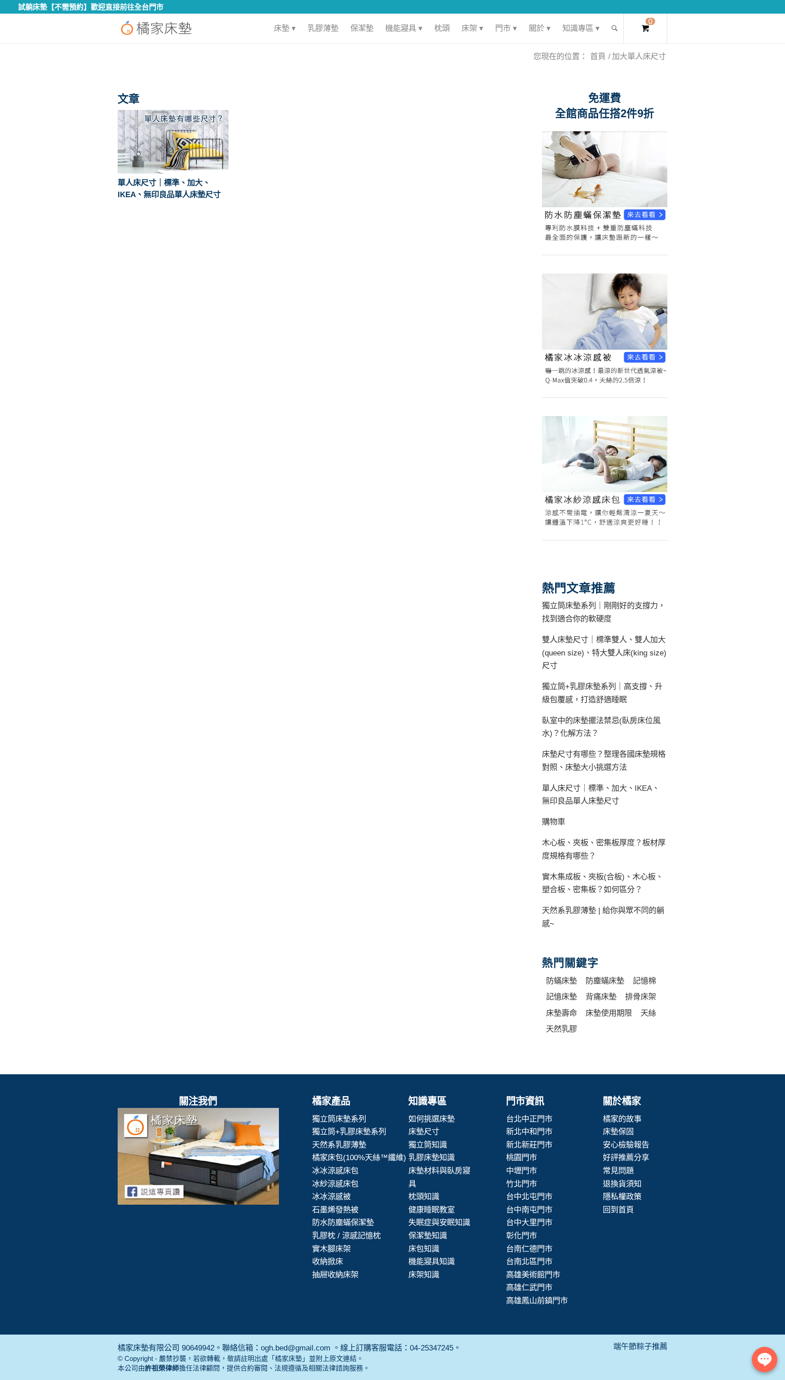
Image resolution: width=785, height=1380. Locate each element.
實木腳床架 (331, 1249)
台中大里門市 (529, 1222)
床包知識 (423, 1249)
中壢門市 (521, 1171)
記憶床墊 (561, 997)
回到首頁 (618, 1210)
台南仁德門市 (529, 1249)
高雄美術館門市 (533, 1275)
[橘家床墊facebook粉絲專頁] (198, 1158)
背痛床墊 (601, 997)
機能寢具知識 (431, 1261)
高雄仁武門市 (529, 1287)
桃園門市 (521, 1157)
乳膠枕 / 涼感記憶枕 (346, 1235)
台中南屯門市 (529, 1210)
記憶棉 (644, 981)
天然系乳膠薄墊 (339, 1145)
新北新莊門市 (529, 1145)
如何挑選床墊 (431, 1119)
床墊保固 (618, 1131)
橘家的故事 (622, 1119)
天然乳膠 (561, 1029)
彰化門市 (521, 1235)
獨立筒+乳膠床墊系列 (349, 1131)
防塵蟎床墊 (605, 981)
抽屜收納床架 (335, 1275)
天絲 (648, 1013)
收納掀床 (327, 1261)
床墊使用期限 (609, 1013)
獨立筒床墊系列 (339, 1119)
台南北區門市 (529, 1261)
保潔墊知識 (427, 1235)
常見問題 (618, 1171)
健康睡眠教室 (431, 1210)
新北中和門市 (529, 1131)
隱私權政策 (622, 1196)
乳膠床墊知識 (431, 1157)
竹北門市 (521, 1184)
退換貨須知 (622, 1184)
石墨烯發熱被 (335, 1210)
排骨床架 (640, 997)
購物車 (553, 822)
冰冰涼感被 (331, 1196)
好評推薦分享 (626, 1157)
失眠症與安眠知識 (439, 1222)
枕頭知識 (423, 1196)
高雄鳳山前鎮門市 (537, 1300)
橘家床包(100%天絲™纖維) (359, 1157)
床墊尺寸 (423, 1131)
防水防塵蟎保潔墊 (343, 1222)
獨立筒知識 (427, 1145)
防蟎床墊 (561, 981)
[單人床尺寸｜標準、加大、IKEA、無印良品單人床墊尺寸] (173, 142)
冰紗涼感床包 (335, 1184)
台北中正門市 (529, 1119)
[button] (173, 142)
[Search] (614, 28)
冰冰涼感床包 (335, 1171)
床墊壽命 (561, 1013)
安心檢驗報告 (626, 1145)
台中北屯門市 (529, 1196)
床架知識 (423, 1275)
